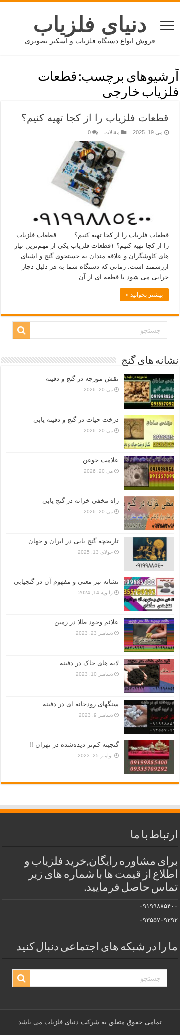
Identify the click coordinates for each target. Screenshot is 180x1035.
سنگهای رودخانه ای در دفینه (81, 704)
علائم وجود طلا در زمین (86, 622)
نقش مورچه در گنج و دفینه (82, 378)
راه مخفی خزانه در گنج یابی (80, 500)
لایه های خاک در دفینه (89, 663)
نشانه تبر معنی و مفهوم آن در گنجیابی (66, 581)
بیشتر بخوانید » (144, 294)
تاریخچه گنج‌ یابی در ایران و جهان (73, 541)
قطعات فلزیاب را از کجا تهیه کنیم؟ (95, 117)
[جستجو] (21, 330)
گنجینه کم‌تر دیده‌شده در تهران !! (74, 744)
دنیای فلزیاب (90, 24)
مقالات (112, 132)
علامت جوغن (101, 460)
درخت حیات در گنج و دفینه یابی (76, 419)
